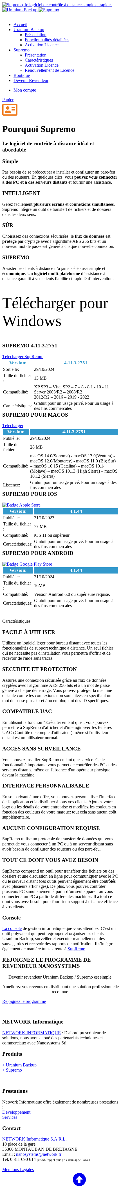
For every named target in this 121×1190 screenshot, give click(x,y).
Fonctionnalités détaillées (47, 39)
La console (12, 928)
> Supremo (12, 1070)
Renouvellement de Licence (49, 70)
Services (9, 1117)
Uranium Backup (29, 29)
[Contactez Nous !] (9, 110)
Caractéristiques (39, 60)
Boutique (22, 75)
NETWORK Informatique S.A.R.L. (34, 1139)
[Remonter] (44, 1179)
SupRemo (76, 948)
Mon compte (25, 90)
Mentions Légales (18, 1169)
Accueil (20, 24)
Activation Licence (42, 44)
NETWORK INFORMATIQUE (31, 1032)
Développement (16, 1112)
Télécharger (12, 425)
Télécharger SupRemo (22, 356)
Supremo (22, 49)
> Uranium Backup (19, 1065)
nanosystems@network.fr (38, 1154)
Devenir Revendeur (31, 80)
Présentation (35, 34)
